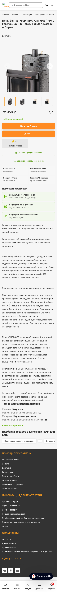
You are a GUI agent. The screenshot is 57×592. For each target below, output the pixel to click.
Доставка (6, 468)
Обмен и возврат (9, 510)
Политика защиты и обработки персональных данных (27, 552)
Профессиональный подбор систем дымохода (23, 518)
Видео (5, 526)
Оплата (5, 464)
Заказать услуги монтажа (30, 153)
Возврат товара (9, 480)
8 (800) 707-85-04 (11, 558)
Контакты (6, 539)
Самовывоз (7, 472)
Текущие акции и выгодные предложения (21, 522)
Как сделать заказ (10, 460)
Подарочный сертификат (13, 514)
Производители (9, 548)
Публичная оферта (10, 501)
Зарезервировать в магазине (30, 161)
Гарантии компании (11, 506)
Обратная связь (9, 488)
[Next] (50, 66)
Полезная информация (12, 484)
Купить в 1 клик (28, 126)
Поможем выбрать (10, 476)
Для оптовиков (9, 543)
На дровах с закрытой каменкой (19, 441)
